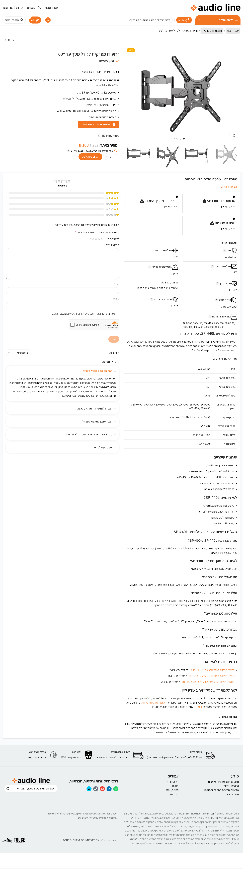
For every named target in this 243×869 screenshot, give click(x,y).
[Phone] (95, 788)
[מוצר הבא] (5, 40)
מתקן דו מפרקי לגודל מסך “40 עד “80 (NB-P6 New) (208, 682)
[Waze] (89, 788)
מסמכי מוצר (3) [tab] (228, 187)
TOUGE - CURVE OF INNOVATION (81, 840)
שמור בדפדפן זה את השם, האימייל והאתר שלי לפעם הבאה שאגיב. (84, 313)
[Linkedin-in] (109, 788)
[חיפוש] (48, 20)
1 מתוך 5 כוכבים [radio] (101, 239)
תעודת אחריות (224, 222)
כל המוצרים (172, 782)
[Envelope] (102, 788)
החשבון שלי (172, 790)
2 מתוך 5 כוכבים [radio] (99, 239)
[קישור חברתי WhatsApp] (99, 135)
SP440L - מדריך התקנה (161, 200)
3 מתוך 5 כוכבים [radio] (96, 239)
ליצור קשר (215, 817)
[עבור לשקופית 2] (180, 139)
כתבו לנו (198, 707)
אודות (175, 786)
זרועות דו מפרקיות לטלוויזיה (154, 702)
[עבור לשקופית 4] (174, 139)
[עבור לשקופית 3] (177, 139)
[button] (236, 156)
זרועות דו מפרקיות (212, 31)
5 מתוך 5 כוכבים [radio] (90, 239)
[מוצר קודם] (13, 40)
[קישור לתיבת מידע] (181, 755)
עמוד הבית (233, 31)
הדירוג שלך (113, 239)
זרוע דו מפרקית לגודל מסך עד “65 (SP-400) (212, 670)
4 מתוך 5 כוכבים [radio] (93, 239)
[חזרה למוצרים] (9, 40)
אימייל (115, 299)
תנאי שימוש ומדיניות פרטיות (223, 782)
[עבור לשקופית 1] (184, 139)
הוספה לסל (88, 157)
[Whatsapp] (115, 788)
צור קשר (174, 794)
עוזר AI (181, 20)
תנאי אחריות (232, 794)
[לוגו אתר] (215, 7)
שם (116, 284)
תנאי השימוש (209, 813)
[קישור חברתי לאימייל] (103, 135)
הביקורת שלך (111, 245)
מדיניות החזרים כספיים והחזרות (221, 790)
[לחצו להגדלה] (234, 135)
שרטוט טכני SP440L (220, 200)
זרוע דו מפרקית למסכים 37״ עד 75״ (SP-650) (211, 676)
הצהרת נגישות (231, 786)
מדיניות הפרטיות (177, 843)
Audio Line (88, 72)
